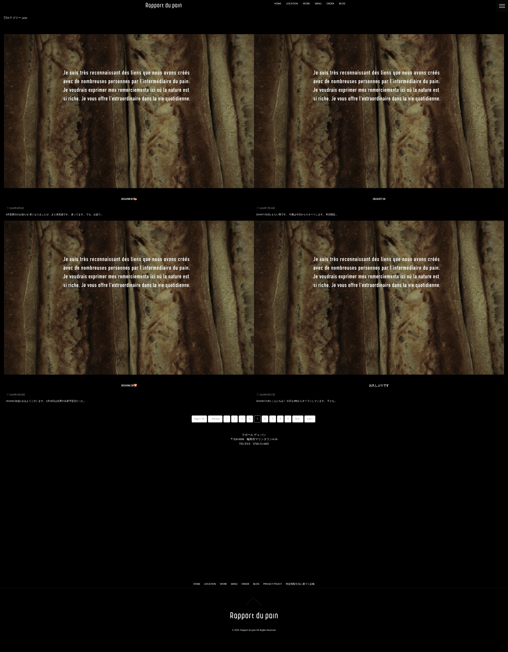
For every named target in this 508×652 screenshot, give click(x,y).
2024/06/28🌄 (129, 385)
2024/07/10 (379, 199)
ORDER (330, 3)
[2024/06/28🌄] (129, 297)
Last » (310, 419)
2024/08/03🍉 (129, 199)
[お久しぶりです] (379, 297)
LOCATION (292, 3)
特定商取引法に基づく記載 (300, 584)
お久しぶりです (379, 385)
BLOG (342, 3)
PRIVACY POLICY (272, 584)
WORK (306, 3)
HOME (277, 3)
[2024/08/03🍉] (129, 111)
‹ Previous (215, 419)
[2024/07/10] (379, 111)
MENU (318, 3)
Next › (298, 419)
